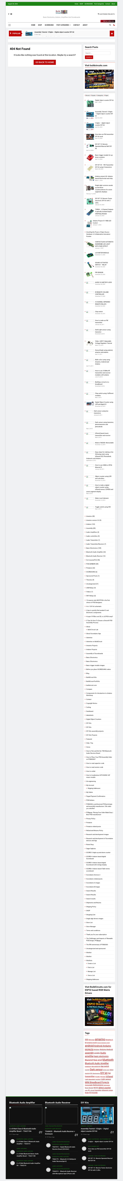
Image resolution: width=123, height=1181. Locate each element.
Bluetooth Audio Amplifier (94, 552)
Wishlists (89, 960)
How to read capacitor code (95, 763)
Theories (89, 580)
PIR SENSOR (99, 272)
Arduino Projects (91, 649)
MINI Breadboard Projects (97, 1082)
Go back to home (45, 62)
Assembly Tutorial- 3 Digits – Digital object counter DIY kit (54, 32)
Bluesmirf (89, 1060)
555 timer (92, 1040)
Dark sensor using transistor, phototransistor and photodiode (104, 424)
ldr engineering (91, 781)
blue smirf (98, 1060)
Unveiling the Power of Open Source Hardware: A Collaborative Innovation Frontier (98, 234)
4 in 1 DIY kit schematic (93, 606)
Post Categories (99, 4)
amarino (100, 1039)
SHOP (81, 4)
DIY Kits (88, 723)
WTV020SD (93, 1093)
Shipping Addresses (94, 788)
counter (87, 1070)
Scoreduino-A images (93, 883)
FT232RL (97, 1076)
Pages (106, 95)
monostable (89, 1085)
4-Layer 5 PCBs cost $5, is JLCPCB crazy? (99, 616)
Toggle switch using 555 (103, 507)
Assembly (89, 528)
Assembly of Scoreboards (94, 653)
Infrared (109, 1076)
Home (76, 4)
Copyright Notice (91, 703)
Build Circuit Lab (93, 630)
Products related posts (93, 826)
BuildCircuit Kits (91, 677)
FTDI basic (103, 1076)
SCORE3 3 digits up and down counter (98, 852)
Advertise (89, 637)
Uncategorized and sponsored (95, 948)
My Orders (89, 792)
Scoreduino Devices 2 (93, 875)
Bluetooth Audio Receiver (94, 556)
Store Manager (91, 926)
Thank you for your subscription (96, 934)
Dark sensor (96, 1069)
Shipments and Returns (93, 903)
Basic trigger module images (95, 665)
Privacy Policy (90, 819)
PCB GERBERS (91, 564)
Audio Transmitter (92, 540)
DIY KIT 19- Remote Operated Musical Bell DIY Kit (103, 146)
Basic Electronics (92, 548)
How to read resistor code (94, 767)
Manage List (92, 971)
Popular (93, 95)
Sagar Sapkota (91, 848)
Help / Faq (89, 743)
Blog (87, 673)
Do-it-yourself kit (91, 560)
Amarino (89, 516)
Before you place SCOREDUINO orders (98, 669)
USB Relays (90, 588)
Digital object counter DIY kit (104, 100)
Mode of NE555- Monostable (104, 443)
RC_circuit (91, 1090)
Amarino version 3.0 (92, 520)
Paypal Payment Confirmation (95, 796)
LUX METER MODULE (102, 253)
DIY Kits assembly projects (95, 731)
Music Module (89, 1088)
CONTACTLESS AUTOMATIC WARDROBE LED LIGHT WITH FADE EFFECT (104, 244)
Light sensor (106, 1079)
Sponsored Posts (91, 576)
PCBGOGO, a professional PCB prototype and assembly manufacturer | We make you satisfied (99, 806)
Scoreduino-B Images (93, 887)
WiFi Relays (90, 596)
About (113, 4)
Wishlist (88, 952)
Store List (89, 922)
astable (97, 1053)
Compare (89, 689)
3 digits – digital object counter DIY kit (100, 1141)
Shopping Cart (90, 915)
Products (89, 568)
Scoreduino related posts (94, 879)
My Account (90, 785)
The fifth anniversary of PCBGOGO (97, 944)
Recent (88, 95)
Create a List (92, 963)
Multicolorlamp (98, 1085)
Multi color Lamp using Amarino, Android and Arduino (102, 362)
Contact (107, 4)
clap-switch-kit (95, 1066)
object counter (104, 1088)
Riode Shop (90, 844)
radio (86, 1090)
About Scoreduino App (93, 633)
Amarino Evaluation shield (103, 1042)
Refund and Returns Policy (94, 830)
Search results (91, 899)
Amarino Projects (92, 645)
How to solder (90, 771)
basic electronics (101, 1056)
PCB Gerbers (90, 800)
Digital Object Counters (93, 719)
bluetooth (108, 1059)
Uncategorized (91, 584)
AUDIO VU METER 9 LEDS (103, 282)
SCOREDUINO (89, 4)
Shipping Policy (91, 907)
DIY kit (103, 1073)
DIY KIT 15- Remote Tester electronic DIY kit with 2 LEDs (103, 201)
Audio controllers (91, 536)
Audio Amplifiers (91, 532)
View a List (91, 975)
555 (86, 1040)
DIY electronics (95, 1073)
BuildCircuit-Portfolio (93, 681)
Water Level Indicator (102, 498)
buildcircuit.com (91, 685)
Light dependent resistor (93, 1079)
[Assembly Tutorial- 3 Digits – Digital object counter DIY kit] (29, 34)
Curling (88, 707)
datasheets (89, 715)
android (89, 1045)
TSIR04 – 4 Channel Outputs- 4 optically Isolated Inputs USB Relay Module (104, 212)
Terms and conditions (93, 930)
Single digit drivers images (94, 918)
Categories (100, 95)
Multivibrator (107, 1085)
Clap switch (99, 311)
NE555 (96, 1088)
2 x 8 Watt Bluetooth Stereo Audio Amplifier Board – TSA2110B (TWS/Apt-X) (28, 1156)
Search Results (91, 891)
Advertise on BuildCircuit (94, 641)
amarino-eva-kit (92, 1043)
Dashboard (89, 711)
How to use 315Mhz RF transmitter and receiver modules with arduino (102, 373)
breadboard (88, 1066)
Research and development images (97, 834)
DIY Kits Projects (91, 735)
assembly (89, 1053)
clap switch (104, 1066)
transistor (98, 1090)
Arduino (88, 524)
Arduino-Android (106, 1050)
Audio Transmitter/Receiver (95, 544)
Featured (89, 739)
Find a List (91, 967)
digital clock (106, 1070)
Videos (88, 592)
